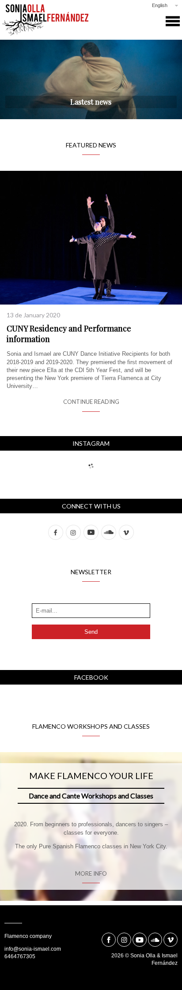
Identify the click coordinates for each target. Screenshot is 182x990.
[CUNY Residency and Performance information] (91, 236)
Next (157, 81)
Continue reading (91, 401)
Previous (24, 81)
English (159, 5)
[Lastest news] (91, 79)
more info (91, 873)
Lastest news (90, 101)
